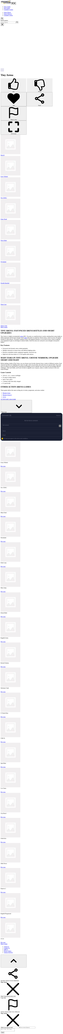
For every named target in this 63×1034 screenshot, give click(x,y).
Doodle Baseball (5, 283)
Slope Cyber (4, 325)
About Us (6, 946)
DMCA (6, 949)
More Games (4, 327)
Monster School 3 (7, 395)
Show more (4, 412)
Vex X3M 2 (4, 198)
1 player (11, 399)
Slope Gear (3, 304)
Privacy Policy (7, 951)
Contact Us (7, 948)
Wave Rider (4, 240)
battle (25, 337)
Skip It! (3, 155)
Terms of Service (8, 952)
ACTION (3, 399)
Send (2, 1032)
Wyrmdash (3, 261)
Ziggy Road (4, 219)
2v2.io (4, 397)
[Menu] (13, 3)
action (21, 336)
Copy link (3, 998)
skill (7, 399)
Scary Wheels (4, 176)
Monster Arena (6, 393)
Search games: (4, 20)
